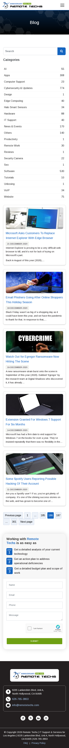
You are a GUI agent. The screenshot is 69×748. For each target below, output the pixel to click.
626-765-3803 (20, 699)
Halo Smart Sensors (15, 107)
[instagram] (46, 718)
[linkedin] (38, 718)
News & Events (13, 126)
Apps (7, 75)
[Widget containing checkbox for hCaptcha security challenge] (44, 628)
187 (58, 515)
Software (9, 171)
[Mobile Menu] (62, 6)
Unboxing (9, 184)
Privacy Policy (39, 743)
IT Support (10, 120)
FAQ (26, 743)
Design (8, 94)
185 (43, 515)
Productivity (10, 139)
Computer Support (14, 81)
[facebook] (23, 718)
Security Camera (13, 158)
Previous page (13, 515)
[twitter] (30, 718)
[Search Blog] (61, 51)
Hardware (9, 113)
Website (8, 196)
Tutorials (9, 177)
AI (5, 69)
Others (8, 132)
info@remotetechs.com (25, 705)
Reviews (9, 152)
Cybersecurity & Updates (18, 88)
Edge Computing (13, 101)
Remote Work (12, 145)
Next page (26, 521)
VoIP (7, 190)
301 (14, 521)
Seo (6, 164)
